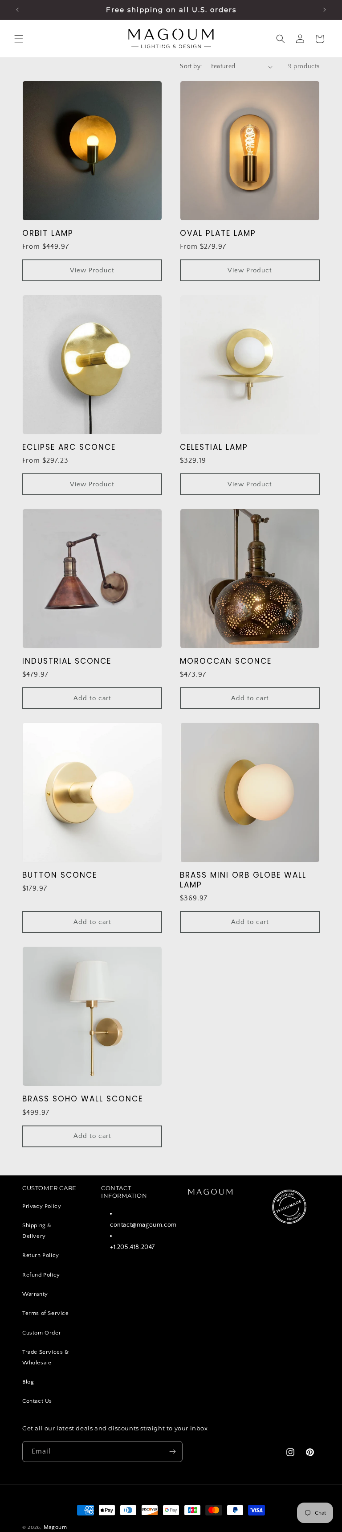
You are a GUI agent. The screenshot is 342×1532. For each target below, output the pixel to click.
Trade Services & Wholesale (45, 1357)
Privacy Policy (41, 1206)
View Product (92, 270)
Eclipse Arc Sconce (69, 447)
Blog (28, 1382)
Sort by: (191, 66)
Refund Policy (41, 1275)
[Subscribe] (172, 1451)
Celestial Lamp (214, 447)
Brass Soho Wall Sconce (82, 1099)
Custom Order (41, 1333)
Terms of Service (45, 1313)
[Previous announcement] (17, 10)
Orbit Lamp (47, 233)
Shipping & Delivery (37, 1230)
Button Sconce (59, 875)
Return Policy (40, 1255)
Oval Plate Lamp (218, 233)
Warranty (35, 1294)
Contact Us (37, 1401)
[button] (18, 39)
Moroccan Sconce (226, 661)
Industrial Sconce (66, 661)
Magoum (55, 1527)
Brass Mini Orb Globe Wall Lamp (243, 880)
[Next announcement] (324, 10)
